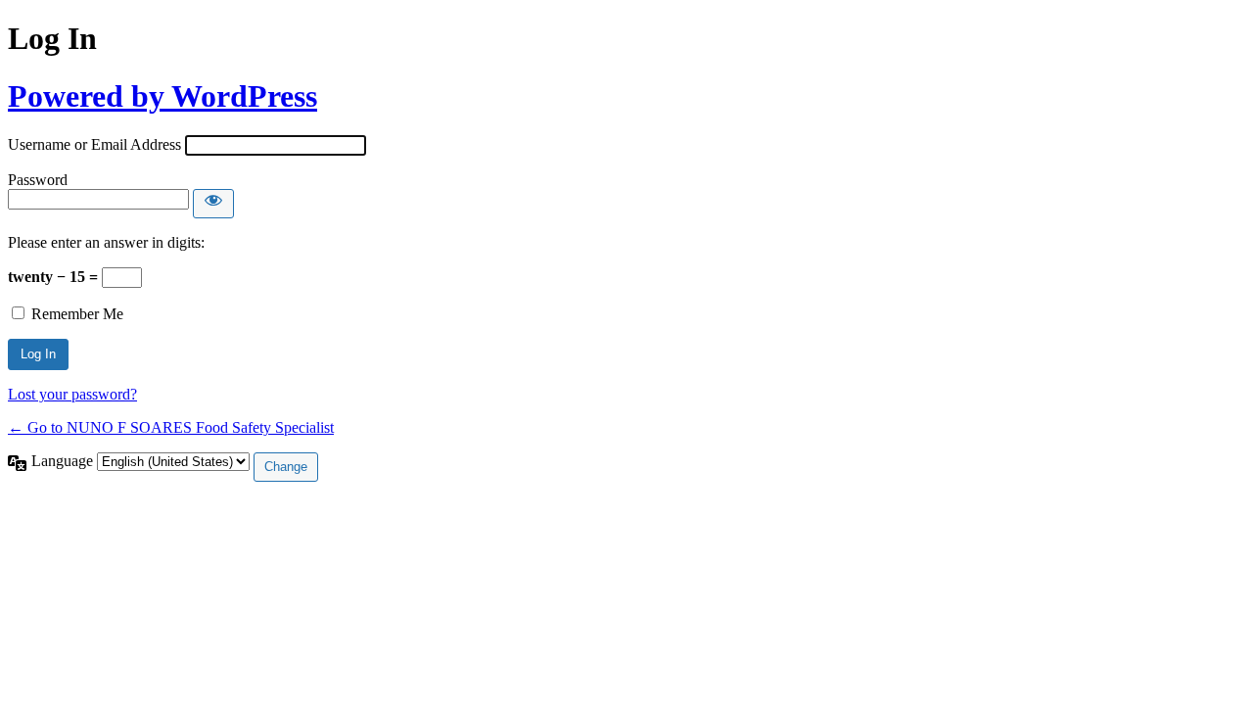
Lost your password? (72, 394)
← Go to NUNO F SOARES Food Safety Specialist (171, 427)
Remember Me (77, 314)
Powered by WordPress (162, 96)
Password (38, 179)
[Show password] (213, 203)
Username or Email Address (94, 144)
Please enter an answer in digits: (106, 242)
